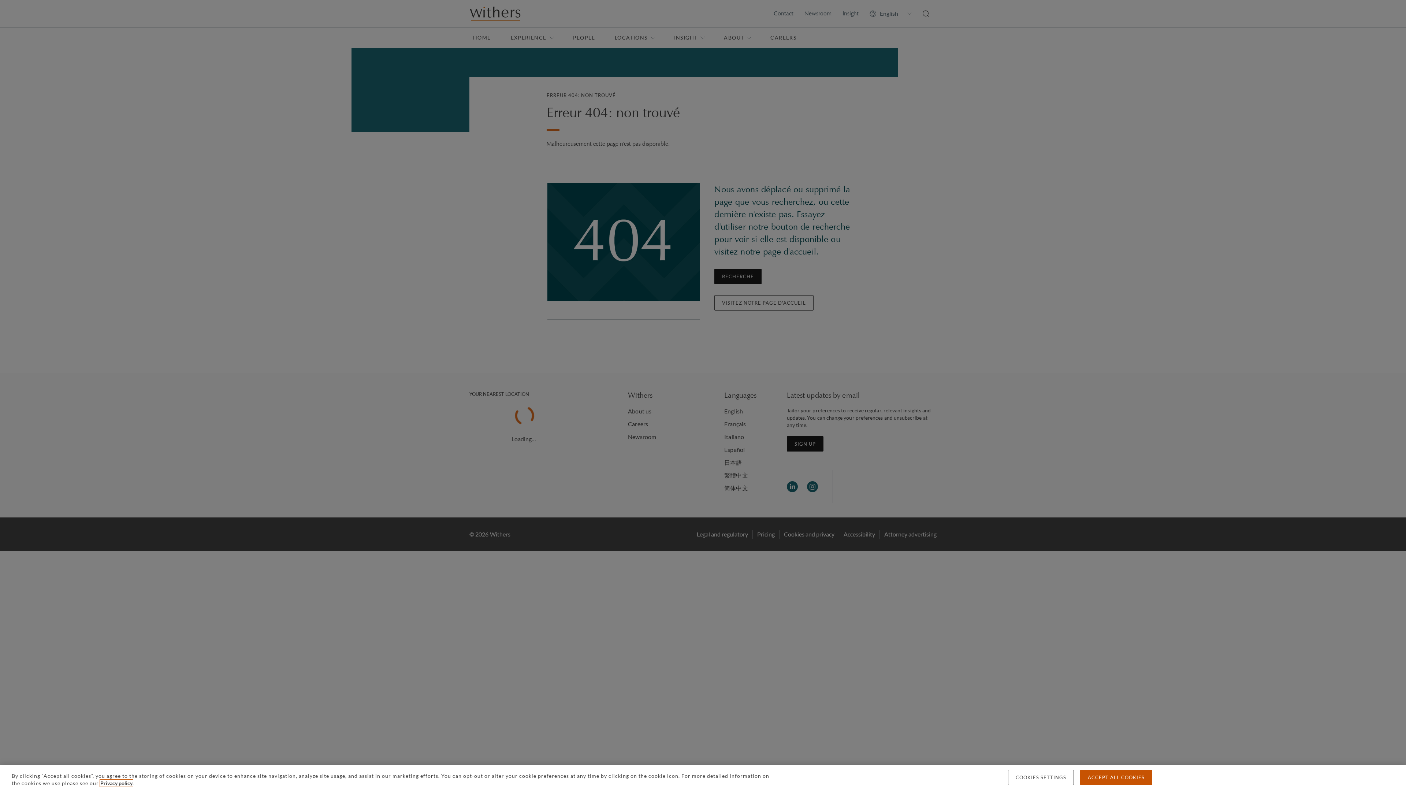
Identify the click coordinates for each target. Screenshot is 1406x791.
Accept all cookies (1116, 777)
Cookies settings (1041, 777)
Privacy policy (116, 783)
